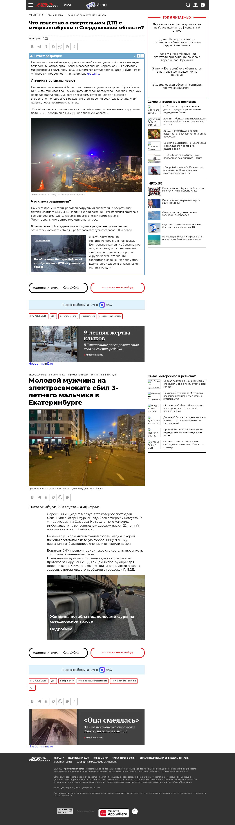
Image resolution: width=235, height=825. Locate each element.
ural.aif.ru (93, 73)
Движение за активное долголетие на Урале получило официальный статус (177, 27)
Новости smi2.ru (41, 363)
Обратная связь (63, 762)
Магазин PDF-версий (123, 758)
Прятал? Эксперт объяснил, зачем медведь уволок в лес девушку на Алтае (183, 432)
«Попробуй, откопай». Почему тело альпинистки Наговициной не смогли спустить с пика (183, 170)
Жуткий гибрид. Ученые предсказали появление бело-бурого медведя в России (184, 121)
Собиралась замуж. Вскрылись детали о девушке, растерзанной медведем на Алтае (182, 109)
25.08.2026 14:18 (37, 374)
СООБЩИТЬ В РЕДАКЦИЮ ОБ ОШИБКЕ (97, 762)
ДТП (45, 38)
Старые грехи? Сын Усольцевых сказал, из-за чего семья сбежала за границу (184, 444)
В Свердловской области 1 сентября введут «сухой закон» (177, 86)
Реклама (59, 758)
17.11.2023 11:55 (36, 15)
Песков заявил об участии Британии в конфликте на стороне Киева (183, 189)
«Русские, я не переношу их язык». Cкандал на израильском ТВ (182, 225)
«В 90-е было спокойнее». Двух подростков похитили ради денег (182, 156)
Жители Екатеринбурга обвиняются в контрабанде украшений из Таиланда (177, 71)
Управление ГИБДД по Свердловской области (60, 195)
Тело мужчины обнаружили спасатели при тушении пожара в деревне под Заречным (177, 57)
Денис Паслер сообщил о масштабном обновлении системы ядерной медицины (177, 42)
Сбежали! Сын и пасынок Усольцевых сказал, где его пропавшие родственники (184, 146)
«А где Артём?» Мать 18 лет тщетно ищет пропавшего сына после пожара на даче (183, 408)
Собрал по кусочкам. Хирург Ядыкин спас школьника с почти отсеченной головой (184, 384)
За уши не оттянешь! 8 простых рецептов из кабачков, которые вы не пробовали (184, 133)
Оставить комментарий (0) (117, 288)
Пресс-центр (100, 758)
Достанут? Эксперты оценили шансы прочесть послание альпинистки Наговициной (184, 420)
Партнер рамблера (85, 811)
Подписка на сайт (78, 758)
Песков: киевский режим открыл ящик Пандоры (181, 201)
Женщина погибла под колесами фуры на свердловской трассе (92, 619)
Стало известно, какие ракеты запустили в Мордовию (179, 213)
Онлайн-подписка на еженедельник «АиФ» (164, 758)
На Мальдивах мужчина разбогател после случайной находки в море (182, 238)
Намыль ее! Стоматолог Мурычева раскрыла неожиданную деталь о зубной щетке (183, 396)
